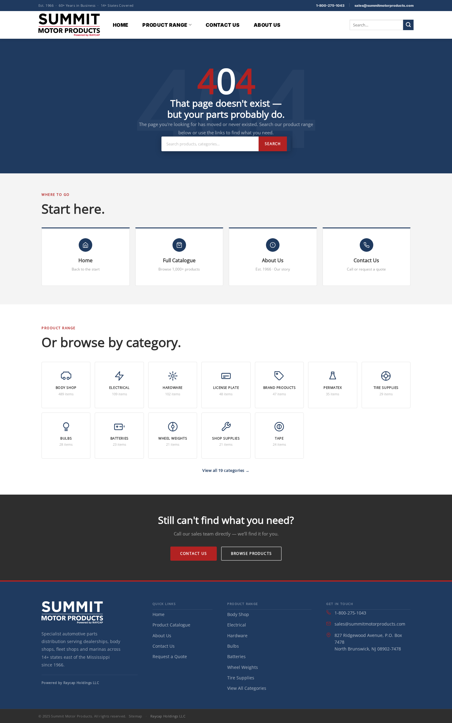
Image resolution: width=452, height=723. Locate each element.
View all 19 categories (223, 470)
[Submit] (408, 25)
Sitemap (135, 716)
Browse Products (251, 553)
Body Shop (238, 614)
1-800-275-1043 (330, 5)
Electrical (236, 625)
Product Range (164, 25)
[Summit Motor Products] (69, 25)
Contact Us (223, 25)
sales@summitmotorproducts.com (384, 5)
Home (120, 25)
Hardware (237, 635)
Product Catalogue (171, 625)
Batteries (236, 656)
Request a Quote (170, 656)
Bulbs (233, 646)
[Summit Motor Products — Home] (72, 612)
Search (273, 143)
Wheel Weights (242, 667)
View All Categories (246, 688)
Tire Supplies (240, 678)
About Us (267, 25)
